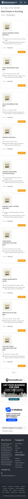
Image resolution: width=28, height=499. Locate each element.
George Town (14, 492)
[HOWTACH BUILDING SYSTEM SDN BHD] (7, 165)
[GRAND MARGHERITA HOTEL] (7, 273)
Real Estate (10, 47)
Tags (16, 450)
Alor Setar (4, 486)
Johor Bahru (11, 488)
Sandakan (23, 486)
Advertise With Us (19, 463)
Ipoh (3, 492)
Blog (16, 446)
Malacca (7, 492)
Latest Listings (19, 452)
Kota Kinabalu (21, 490)
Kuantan (5, 488)
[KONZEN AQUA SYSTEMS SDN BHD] (7, 200)
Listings (5, 8)
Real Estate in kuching (7, 431)
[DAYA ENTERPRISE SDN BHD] (7, 97)
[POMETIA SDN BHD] (7, 131)
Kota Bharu (5, 490)
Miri (10, 490)
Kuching (15, 490)
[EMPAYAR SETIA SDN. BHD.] (7, 306)
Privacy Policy (18, 467)
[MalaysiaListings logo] (9, 2)
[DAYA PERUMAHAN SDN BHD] (7, 61)
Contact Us (18, 460)
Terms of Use (18, 465)
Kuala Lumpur (22, 492)
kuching (11, 8)
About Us (17, 458)
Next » (14, 372)
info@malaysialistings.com (8, 475)
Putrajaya (17, 486)
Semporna (10, 486)
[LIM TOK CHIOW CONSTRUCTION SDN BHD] (7, 340)
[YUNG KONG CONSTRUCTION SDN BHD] (7, 234)
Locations (17, 448)
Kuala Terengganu (20, 488)
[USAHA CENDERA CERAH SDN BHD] (7, 26)
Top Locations (18, 443)
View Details (21, 52)
